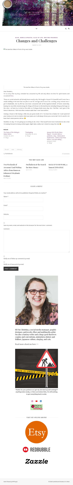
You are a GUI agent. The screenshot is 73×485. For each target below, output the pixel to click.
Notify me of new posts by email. (14, 264)
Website (6, 214)
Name (6, 196)
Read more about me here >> (26, 344)
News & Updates (26, 37)
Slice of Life (38, 37)
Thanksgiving (29, 132)
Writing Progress (51, 37)
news (12, 149)
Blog (17, 37)
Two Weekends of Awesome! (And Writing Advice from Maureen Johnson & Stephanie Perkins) (13, 170)
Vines (11, 96)
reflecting (19, 149)
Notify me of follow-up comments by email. (17, 258)
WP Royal (14, 481)
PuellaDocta (9, 153)
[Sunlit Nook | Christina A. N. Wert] (36, 13)
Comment (7, 229)
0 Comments (65, 154)
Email (6, 205)
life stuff (7, 149)
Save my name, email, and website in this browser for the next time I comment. (28, 225)
